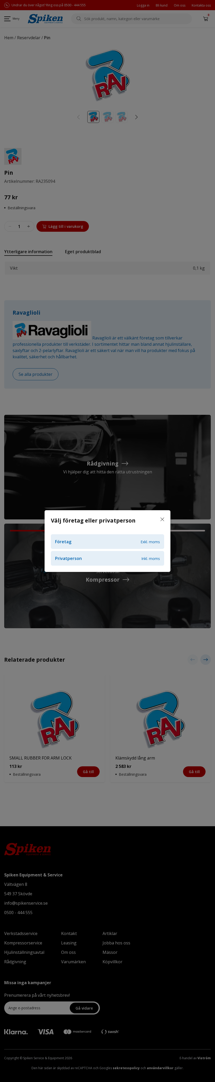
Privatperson (107, 558)
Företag (107, 542)
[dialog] (107, 541)
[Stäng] (162, 519)
